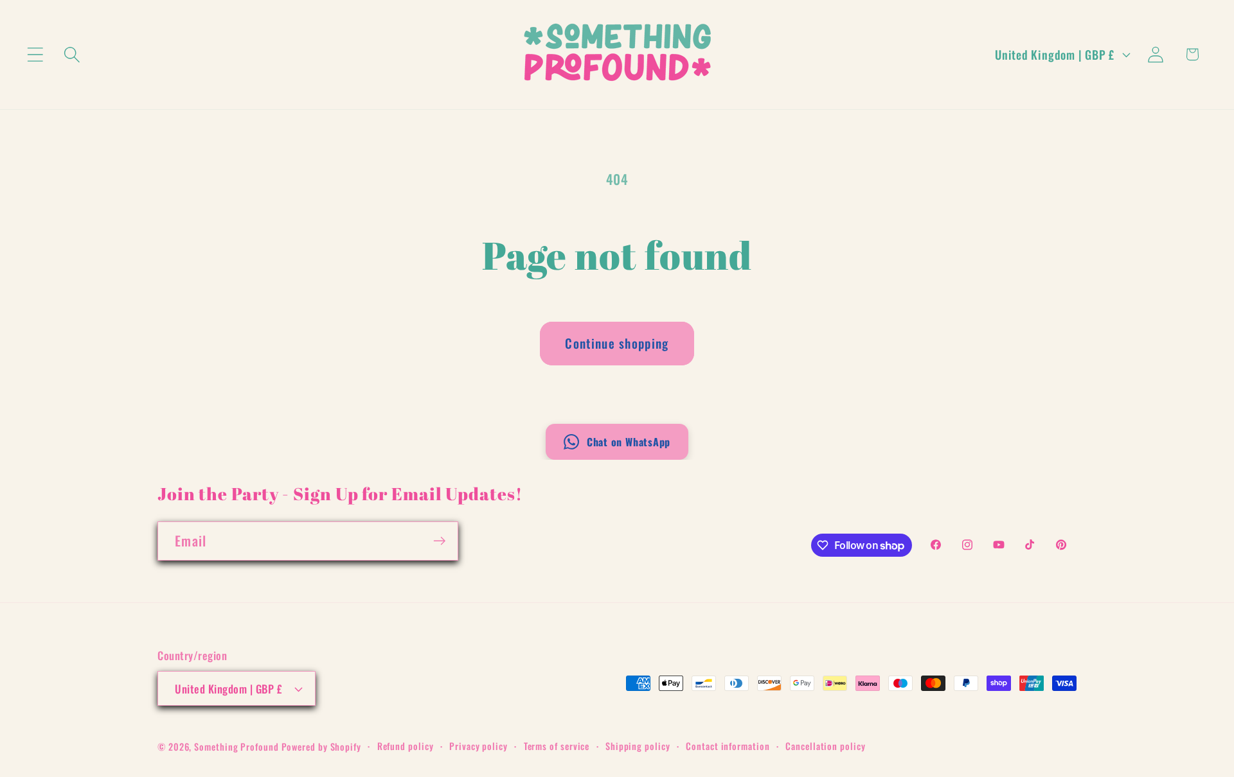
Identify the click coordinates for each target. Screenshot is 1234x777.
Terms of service (557, 746)
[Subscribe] (439, 541)
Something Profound (237, 746)
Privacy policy (478, 746)
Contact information (727, 746)
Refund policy (405, 746)
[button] (35, 54)
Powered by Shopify (321, 746)
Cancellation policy (825, 746)
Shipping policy (637, 746)
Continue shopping (616, 343)
